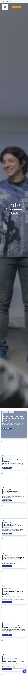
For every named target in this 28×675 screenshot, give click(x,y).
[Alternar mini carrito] (26, 2)
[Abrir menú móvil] (23, 7)
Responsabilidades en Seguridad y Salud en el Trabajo (14, 418)
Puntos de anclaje (15, 456)
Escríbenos (17, 7)
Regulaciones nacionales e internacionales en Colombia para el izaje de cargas (13, 526)
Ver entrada (6, 428)
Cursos (7, 412)
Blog (3, 412)
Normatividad (11, 412)
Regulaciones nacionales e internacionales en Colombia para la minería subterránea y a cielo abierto (13, 660)
